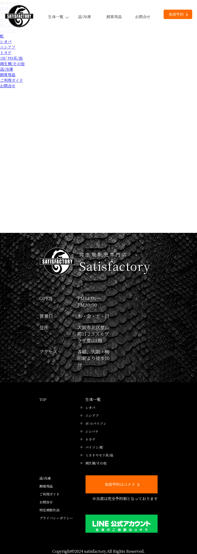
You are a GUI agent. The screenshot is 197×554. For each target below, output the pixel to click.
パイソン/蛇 (94, 447)
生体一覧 (55, 16)
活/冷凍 (84, 16)
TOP (42, 399)
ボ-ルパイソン (95, 423)
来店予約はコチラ (120, 484)
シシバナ (91, 431)
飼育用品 (114, 16)
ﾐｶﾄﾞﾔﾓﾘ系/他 (11, 58)
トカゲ (6, 52)
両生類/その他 (12, 63)
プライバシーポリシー (56, 518)
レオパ (6, 41)
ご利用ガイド (11, 80)
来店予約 (176, 14)
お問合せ (142, 16)
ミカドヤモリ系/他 (99, 455)
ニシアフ (7, 47)
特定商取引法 (49, 510)
